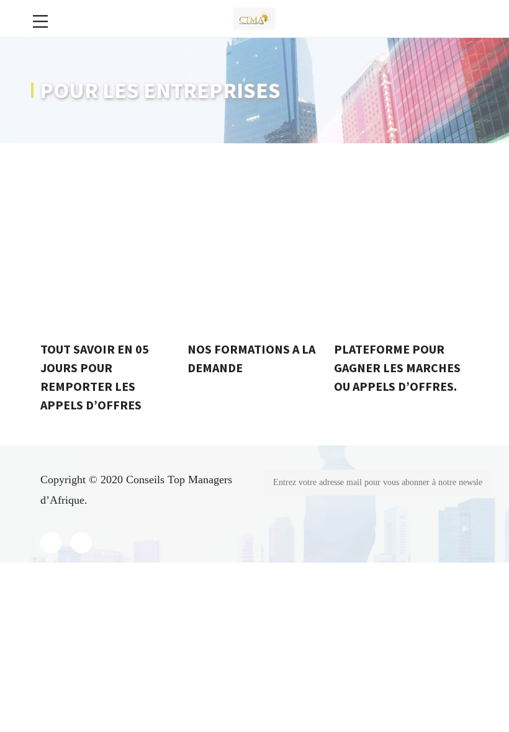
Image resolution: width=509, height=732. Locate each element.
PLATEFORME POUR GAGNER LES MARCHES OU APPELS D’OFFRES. (397, 367)
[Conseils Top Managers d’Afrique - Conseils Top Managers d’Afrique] (254, 17)
